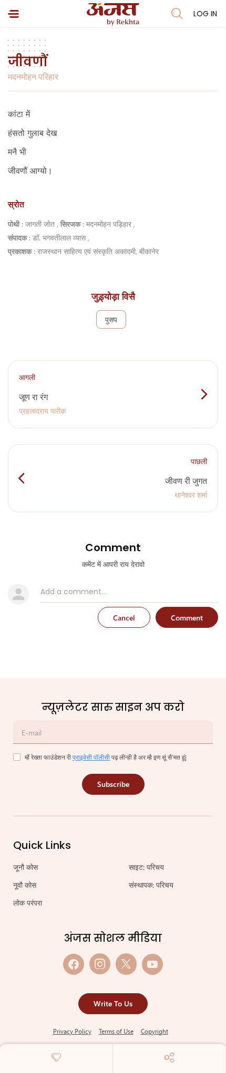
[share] (169, 1057)
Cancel (124, 618)
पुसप (111, 319)
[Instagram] (99, 964)
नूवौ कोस (24, 885)
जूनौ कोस (25, 867)
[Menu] (13, 13)
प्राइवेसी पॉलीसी (91, 757)
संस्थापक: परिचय (151, 885)
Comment (187, 618)
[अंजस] (113, 14)
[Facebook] (73, 964)
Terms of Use (116, 1031)
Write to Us (113, 1003)
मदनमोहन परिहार (33, 76)
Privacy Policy (72, 1031)
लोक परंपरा (27, 903)
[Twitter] (126, 964)
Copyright (154, 1031)
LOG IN (205, 13)
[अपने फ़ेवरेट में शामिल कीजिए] (56, 1057)
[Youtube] (152, 964)
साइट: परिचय (146, 867)
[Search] (177, 13)
